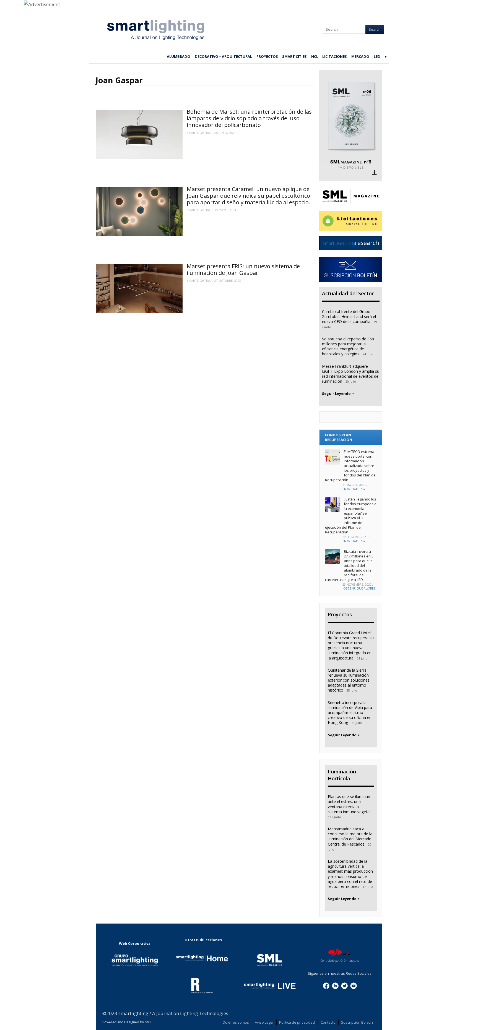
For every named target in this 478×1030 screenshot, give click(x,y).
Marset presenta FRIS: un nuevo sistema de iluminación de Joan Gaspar (243, 269)
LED (377, 56)
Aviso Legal (264, 1022)
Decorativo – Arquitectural (223, 56)
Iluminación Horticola (342, 775)
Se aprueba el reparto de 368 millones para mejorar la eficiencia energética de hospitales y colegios (348, 346)
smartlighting (199, 133)
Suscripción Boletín (357, 1022)
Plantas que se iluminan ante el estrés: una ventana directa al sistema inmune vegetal (349, 804)
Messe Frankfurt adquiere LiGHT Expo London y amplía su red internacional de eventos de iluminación (350, 374)
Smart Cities (294, 56)
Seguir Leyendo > (338, 393)
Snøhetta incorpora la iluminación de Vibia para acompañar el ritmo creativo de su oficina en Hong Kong (350, 712)
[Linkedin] (335, 985)
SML (148, 1022)
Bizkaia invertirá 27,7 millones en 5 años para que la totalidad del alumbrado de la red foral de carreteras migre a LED (349, 565)
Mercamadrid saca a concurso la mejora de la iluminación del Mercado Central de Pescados (350, 836)
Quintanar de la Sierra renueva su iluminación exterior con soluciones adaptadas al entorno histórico (349, 680)
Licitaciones (334, 56)
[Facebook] (326, 985)
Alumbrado (178, 56)
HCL (314, 56)
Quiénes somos (235, 1022)
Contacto (328, 1022)
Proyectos (267, 56)
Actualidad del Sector (348, 293)
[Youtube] (353, 985)
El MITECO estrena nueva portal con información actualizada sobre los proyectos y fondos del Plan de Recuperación (350, 465)
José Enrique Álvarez (359, 588)
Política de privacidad (297, 1022)
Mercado (360, 56)
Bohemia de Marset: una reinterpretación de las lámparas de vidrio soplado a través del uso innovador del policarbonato (249, 118)
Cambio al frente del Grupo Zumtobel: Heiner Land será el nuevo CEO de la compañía (349, 316)
